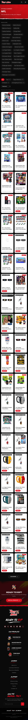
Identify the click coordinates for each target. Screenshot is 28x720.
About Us (14, 665)
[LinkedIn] (20, 626)
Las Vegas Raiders (6, 50)
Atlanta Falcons (16, 25)
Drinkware (5, 82)
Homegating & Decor (18, 82)
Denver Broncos (16, 37)
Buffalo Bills (16, 28)
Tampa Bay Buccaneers (19, 68)
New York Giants (18, 59)
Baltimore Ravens (6, 28)
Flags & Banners (18, 79)
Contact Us (14, 688)
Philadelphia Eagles (16, 62)
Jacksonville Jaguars (7, 47)
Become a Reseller (14, 670)
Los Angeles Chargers (19, 50)
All (2, 79)
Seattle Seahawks (6, 68)
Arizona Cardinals (6, 25)
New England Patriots (19, 56)
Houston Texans (6, 43)
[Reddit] (17, 626)
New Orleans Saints (6, 59)
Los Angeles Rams (6, 53)
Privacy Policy (14, 683)
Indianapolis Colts (17, 43)
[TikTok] (8, 626)
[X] (14, 626)
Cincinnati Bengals (6, 34)
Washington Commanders (8, 74)
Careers (14, 672)
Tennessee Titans (6, 71)
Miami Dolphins (17, 53)
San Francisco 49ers (19, 65)
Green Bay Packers (15, 40)
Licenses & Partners (14, 667)
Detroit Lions (5, 40)
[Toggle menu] (25, 2)
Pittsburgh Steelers (6, 65)
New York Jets (5, 62)
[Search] (21, 2)
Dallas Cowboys (6, 37)
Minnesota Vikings (6, 56)
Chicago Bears (16, 31)
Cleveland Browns (18, 34)
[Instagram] (5, 626)
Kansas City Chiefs (19, 47)
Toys (8, 79)
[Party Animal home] (6, 2)
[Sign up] (22, 704)
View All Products (13, 600)
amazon (18, 211)
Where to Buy (14, 681)
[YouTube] (11, 626)
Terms (14, 686)
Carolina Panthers (6, 31)
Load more (13, 576)
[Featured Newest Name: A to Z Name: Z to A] (6, 86)
